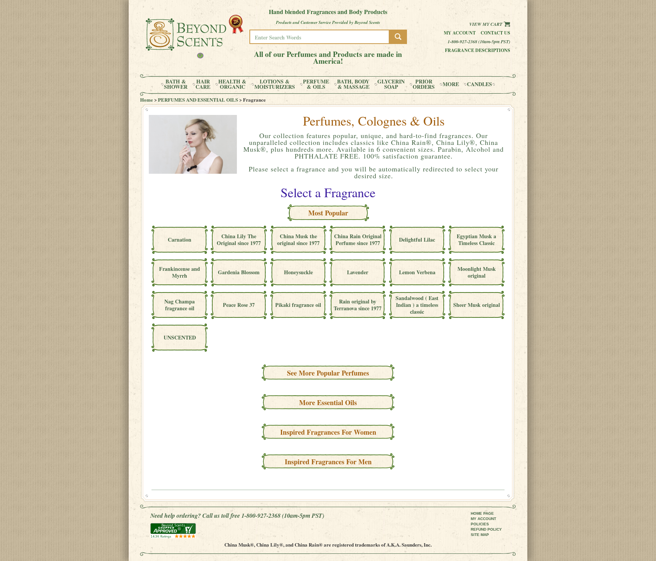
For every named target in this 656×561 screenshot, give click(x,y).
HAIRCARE (203, 84)
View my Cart (486, 24)
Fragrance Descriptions (477, 50)
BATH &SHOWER (176, 84)
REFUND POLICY (486, 529)
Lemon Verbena (417, 272)
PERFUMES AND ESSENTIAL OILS (198, 99)
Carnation (179, 240)
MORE (451, 84)
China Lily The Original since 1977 (239, 239)
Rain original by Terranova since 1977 (358, 304)
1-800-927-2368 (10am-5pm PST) (479, 41)
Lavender (357, 272)
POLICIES (480, 524)
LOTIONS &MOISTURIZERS (274, 84)
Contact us (495, 33)
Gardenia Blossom (239, 272)
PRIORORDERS (424, 84)
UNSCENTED (180, 337)
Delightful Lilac (417, 240)
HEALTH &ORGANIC (232, 84)
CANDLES (479, 84)
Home (146, 99)
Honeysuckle (298, 272)
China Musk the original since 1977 (298, 239)
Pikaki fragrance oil (298, 305)
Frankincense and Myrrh (179, 272)
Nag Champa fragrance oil (179, 304)
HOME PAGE (482, 513)
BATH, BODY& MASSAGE (353, 84)
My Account (460, 33)
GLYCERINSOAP (391, 84)
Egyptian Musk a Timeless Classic (476, 239)
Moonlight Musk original (476, 272)
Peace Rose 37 (239, 305)
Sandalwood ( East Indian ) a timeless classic (417, 305)
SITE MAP (480, 535)
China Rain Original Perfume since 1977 (358, 239)
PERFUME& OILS (316, 84)
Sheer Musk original (476, 305)
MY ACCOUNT (483, 519)
